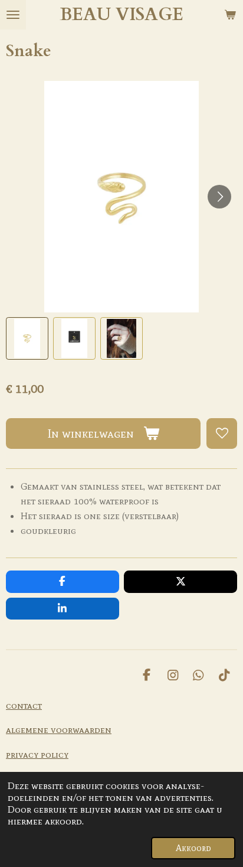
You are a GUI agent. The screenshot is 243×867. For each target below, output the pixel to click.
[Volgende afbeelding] (219, 196)
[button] (27, 338)
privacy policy (37, 754)
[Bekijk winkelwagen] (230, 15)
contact (24, 705)
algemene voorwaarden (58, 729)
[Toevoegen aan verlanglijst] (221, 433)
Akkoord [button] (193, 848)
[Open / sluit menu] (13, 15)
